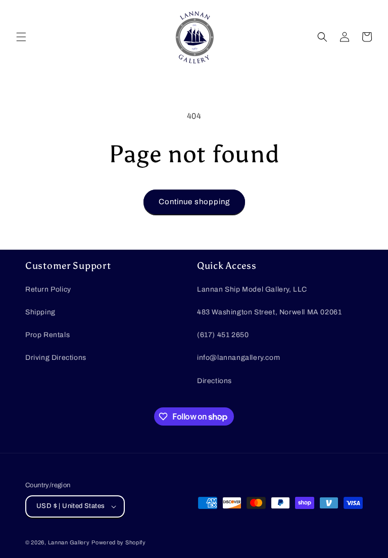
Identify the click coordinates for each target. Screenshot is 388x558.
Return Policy (48, 289)
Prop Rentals (47, 335)
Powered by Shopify (118, 542)
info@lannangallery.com (238, 357)
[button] (21, 37)
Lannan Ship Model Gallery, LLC (252, 289)
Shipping (40, 312)
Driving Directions (55, 357)
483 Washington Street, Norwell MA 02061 (269, 312)
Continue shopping (194, 202)
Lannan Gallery (69, 542)
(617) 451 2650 (223, 335)
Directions (214, 381)
